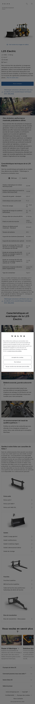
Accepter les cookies (17, 357)
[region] (17, 352)
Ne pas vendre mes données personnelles (17, 366)
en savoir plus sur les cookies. (14, 351)
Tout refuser (17, 362)
